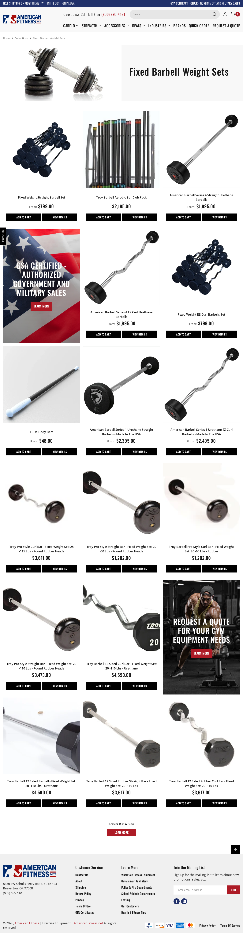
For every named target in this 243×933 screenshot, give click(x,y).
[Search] (214, 14)
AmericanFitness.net (88, 923)
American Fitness (27, 923)
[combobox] (175, 14)
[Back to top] (235, 849)
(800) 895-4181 (113, 14)
